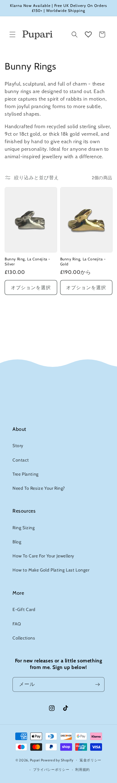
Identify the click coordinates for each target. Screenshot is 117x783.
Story (17, 445)
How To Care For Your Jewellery (43, 556)
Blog (16, 542)
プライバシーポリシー (51, 769)
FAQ (16, 624)
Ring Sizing (23, 527)
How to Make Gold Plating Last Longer (51, 570)
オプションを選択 (31, 287)
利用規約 (82, 769)
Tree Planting (25, 474)
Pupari (35, 760)
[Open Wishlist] (88, 34)
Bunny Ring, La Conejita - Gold (83, 261)
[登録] (97, 684)
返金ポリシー (90, 760)
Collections (23, 638)
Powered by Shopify (57, 760)
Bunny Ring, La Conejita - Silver (27, 261)
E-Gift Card (24, 609)
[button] (12, 34)
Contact (20, 460)
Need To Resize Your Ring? (38, 488)
